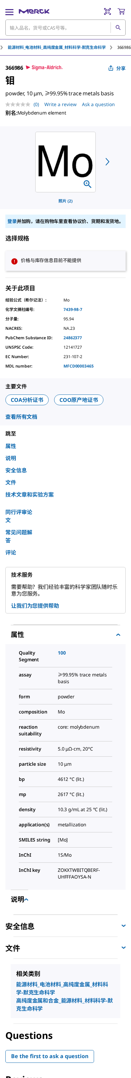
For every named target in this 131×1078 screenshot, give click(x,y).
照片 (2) (65, 201)
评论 (10, 552)
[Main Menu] (9, 11)
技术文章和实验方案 (29, 494)
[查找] (118, 27)
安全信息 (16, 470)
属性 (10, 446)
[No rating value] (19, 104)
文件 (10, 482)
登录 (12, 221)
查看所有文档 (21, 416)
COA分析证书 (27, 400)
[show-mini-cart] (121, 11)
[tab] (62, 47)
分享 (121, 68)
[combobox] (65, 27)
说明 (10, 458)
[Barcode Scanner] (107, 11)
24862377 (72, 338)
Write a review (60, 104)
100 (62, 652)
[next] (107, 161)
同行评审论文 (18, 516)
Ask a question (98, 104)
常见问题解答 (18, 536)
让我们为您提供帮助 (35, 605)
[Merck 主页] (34, 11)
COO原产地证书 (78, 400)
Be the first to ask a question (49, 1056)
